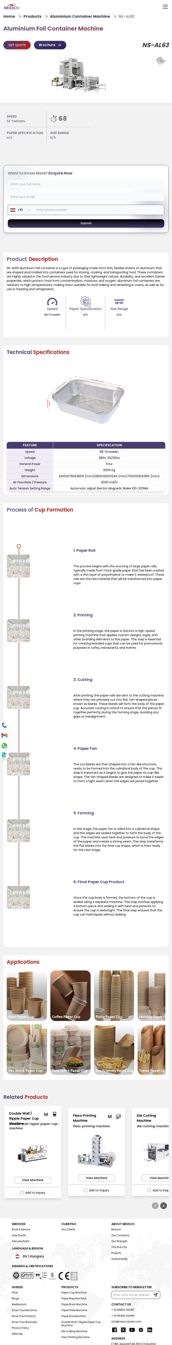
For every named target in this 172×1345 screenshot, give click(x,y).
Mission (116, 1229)
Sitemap (17, 1334)
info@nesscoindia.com (126, 1321)
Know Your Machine (24, 1310)
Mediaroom (19, 1304)
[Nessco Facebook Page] (114, 1330)
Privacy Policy (20, 1328)
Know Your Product (23, 1316)
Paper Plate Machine (74, 1310)
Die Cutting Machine (74, 1331)
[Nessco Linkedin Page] (150, 1330)
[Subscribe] (156, 1295)
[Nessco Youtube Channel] (132, 1330)
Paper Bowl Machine (74, 1304)
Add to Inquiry (35, 1193)
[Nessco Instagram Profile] (141, 1330)
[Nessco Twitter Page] (123, 1330)
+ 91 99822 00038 (122, 1310)
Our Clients (68, 1229)
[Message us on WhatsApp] (4, 746)
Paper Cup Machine (73, 1292)
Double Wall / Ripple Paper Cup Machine (81, 1323)
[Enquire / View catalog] (3, 755)
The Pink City (119, 1247)
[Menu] (165, 6)
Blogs (15, 1298)
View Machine (32, 1180)
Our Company (120, 1235)
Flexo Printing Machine (75, 1337)
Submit (86, 223)
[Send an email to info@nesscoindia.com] (4, 735)
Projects (116, 1253)
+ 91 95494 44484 (122, 1315)
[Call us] (4, 725)
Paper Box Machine (73, 1316)
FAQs (15, 1292)
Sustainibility (119, 1259)
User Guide (19, 1235)
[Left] (155, 1205)
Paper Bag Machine (73, 1298)
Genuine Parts (20, 1241)
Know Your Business (24, 1322)
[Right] (163, 1205)
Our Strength (119, 1241)
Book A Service (21, 1229)
